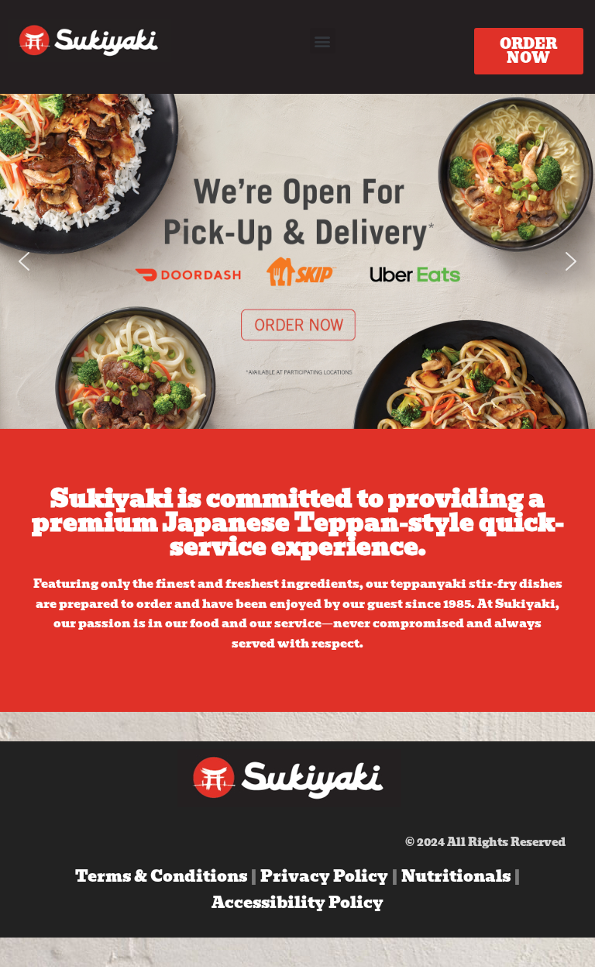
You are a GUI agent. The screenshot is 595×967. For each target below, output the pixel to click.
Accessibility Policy (297, 902)
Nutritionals (457, 876)
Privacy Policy (325, 876)
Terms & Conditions (161, 876)
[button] (322, 41)
